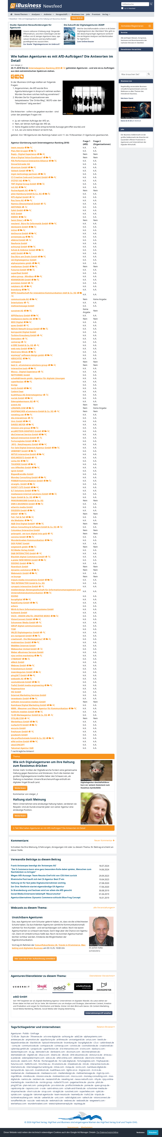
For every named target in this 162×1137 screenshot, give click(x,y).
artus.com (91, 1039)
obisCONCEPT (18, 744)
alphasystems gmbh (21, 263)
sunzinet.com (71, 1091)
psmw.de (89, 1085)
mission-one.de (43, 1076)
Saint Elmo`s (17, 220)
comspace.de (46, 1045)
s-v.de (43, 1088)
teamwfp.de (77, 1094)
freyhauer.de (102, 1060)
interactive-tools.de (99, 1064)
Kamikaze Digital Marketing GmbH (28, 705)
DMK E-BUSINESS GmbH (23, 503)
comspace (16, 361)
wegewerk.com (97, 1100)
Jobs (88, 14)
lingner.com (84, 1070)
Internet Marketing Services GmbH (28, 695)
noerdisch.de (31, 1082)
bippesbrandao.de (19, 1042)
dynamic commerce (21, 569)
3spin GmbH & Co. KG (21, 497)
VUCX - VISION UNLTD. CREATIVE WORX (30, 615)
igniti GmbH (17, 470)
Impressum (72, 1127)
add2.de (78, 1036)
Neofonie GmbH (19, 243)
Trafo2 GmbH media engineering (27, 685)
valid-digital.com (73, 1097)
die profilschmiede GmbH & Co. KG (28, 738)
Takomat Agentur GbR (22, 748)
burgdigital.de (85, 1042)
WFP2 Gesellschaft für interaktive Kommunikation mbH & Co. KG (43, 292)
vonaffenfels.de (18, 1100)
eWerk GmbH (17, 662)
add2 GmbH (17, 253)
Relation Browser (105, 1026)
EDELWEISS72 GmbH (21, 457)
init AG (14, 187)
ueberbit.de (47, 1097)
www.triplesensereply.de (61, 1103)
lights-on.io (72, 1070)
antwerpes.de (17, 1039)
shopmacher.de (18, 1091)
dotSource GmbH (19, 233)
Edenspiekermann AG (22, 401)
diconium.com (73, 1051)
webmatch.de (56, 1100)
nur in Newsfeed (129, 8)
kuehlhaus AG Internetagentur (27, 394)
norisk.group (46, 1082)
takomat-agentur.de (43, 1094)
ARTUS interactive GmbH (23, 454)
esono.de (15, 1060)
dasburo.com (98, 1048)
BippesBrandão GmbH (22, 474)
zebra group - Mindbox (22, 276)
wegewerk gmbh (19, 546)
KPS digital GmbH (20, 197)
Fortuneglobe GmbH (21, 441)
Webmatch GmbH (20, 573)
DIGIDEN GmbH (19, 510)
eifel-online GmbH (20, 741)
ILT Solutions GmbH (21, 490)
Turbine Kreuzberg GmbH (23, 335)
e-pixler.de (16, 1057)
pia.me (91, 1082)
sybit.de (100, 1091)
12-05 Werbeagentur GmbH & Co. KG (29, 715)
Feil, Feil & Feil (18, 517)
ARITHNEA (16, 207)
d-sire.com (85, 1048)
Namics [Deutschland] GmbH (25, 203)
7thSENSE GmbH (19, 464)
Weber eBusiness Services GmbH (27, 652)
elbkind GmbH (18, 240)
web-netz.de (42, 1100)
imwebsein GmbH (20, 698)
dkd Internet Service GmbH (24, 434)
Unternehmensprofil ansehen (98, 1013)
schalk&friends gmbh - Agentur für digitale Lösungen (38, 378)
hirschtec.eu (44, 1064)
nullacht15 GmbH (20, 725)
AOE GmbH (16, 213)
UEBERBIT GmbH (19, 451)
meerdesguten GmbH (22, 672)
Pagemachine (18, 688)
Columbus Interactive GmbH (25, 530)
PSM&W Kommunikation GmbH (27, 480)
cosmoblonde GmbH (21, 682)
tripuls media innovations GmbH (27, 579)
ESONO (14, 596)
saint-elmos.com (55, 1088)
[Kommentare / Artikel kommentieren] (22, 77)
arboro (14, 606)
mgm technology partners (24, 174)
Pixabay (70, 113)
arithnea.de (62, 1039)
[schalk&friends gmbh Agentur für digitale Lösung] (83, 986)
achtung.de (67, 1036)
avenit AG (16, 404)
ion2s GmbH (17, 388)
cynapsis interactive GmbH (24, 586)
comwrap (16, 342)
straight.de (58, 1091)
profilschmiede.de (74, 1085)
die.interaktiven (19, 418)
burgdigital (16, 599)
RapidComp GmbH (20, 602)
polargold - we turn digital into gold (29, 533)
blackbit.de (35, 1042)
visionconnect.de (102, 1097)
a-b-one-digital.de (52, 1036)
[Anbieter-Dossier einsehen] (28, 147)
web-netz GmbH (19, 348)
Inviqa (14, 384)
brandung (16, 289)
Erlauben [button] (153, 1132)
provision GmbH (19, 283)
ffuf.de (37, 1060)
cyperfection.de (50, 1048)
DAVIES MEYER (18, 424)
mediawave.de (32, 1073)
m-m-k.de (96, 1070)
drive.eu (108, 1054)
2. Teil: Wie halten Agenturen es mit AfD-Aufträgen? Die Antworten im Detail (49, 828)
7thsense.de (36, 1036)
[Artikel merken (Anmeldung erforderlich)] (17, 77)
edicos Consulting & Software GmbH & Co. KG (34, 527)
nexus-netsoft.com (84, 1079)
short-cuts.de (33, 1091)
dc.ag (31, 1051)
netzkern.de (38, 1079)
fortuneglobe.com (86, 1060)
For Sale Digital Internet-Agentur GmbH (31, 447)
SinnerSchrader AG (20, 164)
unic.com (59, 1097)
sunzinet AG (17, 310)
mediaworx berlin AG (21, 318)
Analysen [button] (36, 14)
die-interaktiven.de (91, 1051)
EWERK (14, 217)
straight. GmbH (19, 484)
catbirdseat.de (107, 1042)
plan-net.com (29, 1085)
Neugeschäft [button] (62, 14)
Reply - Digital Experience (23, 154)
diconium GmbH (19, 167)
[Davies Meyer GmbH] (104, 986)
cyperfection (17, 381)
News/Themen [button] (21, 14)
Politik (26, 1033)
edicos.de (50, 1057)
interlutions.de (18, 1067)
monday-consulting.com (95, 1076)
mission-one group (20, 427)
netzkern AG (17, 286)
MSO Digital (17, 322)
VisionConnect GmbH (21, 619)
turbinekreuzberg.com (22, 1097)
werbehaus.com (18, 1103)
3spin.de (25, 1036)
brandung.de (70, 1042)
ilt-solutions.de (59, 1064)
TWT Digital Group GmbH (23, 183)
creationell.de (106, 1045)
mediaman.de (17, 1073)
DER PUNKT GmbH (20, 543)
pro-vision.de (57, 1085)
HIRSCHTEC (16, 358)
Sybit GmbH (17, 210)
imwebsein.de (74, 1064)
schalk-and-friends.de (75, 1088)
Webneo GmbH (18, 665)
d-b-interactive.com (69, 1048)
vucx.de (31, 1100)
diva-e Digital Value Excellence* (27, 157)
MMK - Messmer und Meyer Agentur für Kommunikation (39, 708)
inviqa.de (70, 1067)
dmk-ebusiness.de (79, 1054)
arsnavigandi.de (77, 1039)
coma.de (16, 1045)
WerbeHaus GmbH (20, 721)
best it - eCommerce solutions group (29, 365)
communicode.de (30, 1045)
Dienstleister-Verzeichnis (101, 975)
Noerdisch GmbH (19, 566)
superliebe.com (87, 1091)
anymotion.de (32, 1039)
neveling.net (17, 414)
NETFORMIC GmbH (20, 375)
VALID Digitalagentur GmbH (25, 632)
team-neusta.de (62, 1094)
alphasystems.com (93, 1036)
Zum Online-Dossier (85, 41)
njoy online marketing (22, 655)
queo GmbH (17, 325)
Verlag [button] (105, 14)
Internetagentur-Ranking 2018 (44, 68)
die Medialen (17, 520)
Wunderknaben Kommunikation (27, 540)
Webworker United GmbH (24, 649)
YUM (13, 629)
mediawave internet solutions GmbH (29, 494)
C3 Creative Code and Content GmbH (29, 177)
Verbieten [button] (140, 1132)
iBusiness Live (78, 15)
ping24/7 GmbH (19, 675)
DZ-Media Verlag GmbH (22, 550)
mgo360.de (16, 1076)
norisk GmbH (17, 398)
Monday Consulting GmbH (24, 477)
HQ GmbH (16, 691)
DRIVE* (14, 513)
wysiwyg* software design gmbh (27, 355)
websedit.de (82, 1100)
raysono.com (32, 1088)
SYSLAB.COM (17, 718)
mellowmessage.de (85, 1073)
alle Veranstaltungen (103, 907)
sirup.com (46, 1091)
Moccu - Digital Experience (24, 371)
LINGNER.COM (18, 408)
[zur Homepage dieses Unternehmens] (61, 68)
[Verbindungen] (64, 68)
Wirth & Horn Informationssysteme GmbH (32, 609)
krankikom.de (42, 1070)
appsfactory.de (48, 1039)
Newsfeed (13, 19)
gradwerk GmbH (19, 734)
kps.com (30, 1070)
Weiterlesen (20, 788)
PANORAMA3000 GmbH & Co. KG (27, 500)
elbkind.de (79, 1057)
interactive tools (19, 368)
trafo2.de (88, 1094)
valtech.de (87, 1097)
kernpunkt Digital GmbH (23, 332)
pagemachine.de (78, 1082)
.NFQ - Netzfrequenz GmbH (24, 444)
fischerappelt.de (49, 1060)
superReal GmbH (19, 273)
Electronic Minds (19, 351)
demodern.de (42, 1051)
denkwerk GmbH (19, 226)
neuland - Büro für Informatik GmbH (29, 223)
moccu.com (76, 1076)
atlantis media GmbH (22, 507)
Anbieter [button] (48, 14)
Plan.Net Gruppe (19, 150)
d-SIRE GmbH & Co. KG (22, 345)
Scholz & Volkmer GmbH (23, 250)
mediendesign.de (66, 1073)
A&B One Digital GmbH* (23, 523)
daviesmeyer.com (19, 1051)
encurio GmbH (18, 728)
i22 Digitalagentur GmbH (23, 259)
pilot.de (99, 1082)
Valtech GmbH (18, 170)
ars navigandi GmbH (21, 635)
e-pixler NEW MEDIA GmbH (24, 560)
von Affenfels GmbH (21, 467)
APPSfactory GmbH (20, 315)
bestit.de (102, 1039)
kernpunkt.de (17, 1070)
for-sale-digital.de (67, 1060)
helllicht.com (31, 1064)
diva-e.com (44, 1054)
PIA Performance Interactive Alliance (29, 160)
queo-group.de (102, 1085)
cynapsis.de (36, 1048)
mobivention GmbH (21, 642)
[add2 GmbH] (62, 986)
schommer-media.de (97, 1088)
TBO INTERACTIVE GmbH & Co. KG (28, 583)
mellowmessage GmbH (22, 305)
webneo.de (69, 1100)
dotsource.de (95, 1054)
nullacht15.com (61, 1082)
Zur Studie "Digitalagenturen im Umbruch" (41, 44)
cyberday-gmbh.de (20, 1048)
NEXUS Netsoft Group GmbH (25, 328)
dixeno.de (55, 1054)
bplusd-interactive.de (52, 1042)
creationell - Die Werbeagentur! (27, 639)
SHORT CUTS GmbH (20, 487)
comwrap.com (61, 1045)
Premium (96, 14)
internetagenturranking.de (39, 1067)
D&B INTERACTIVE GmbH (23, 553)
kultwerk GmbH (19, 612)
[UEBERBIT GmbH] (21, 986)
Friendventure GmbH (21, 668)
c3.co (96, 1042)
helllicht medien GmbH (22, 711)
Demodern (16, 338)
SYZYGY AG (16, 180)
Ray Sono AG (17, 200)
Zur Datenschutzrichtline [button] (107, 1132)
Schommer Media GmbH (23, 622)
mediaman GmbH (20, 266)
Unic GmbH (16, 421)
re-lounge (16, 576)
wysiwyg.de (79, 1103)
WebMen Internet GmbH (23, 645)
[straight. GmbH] (42, 986)
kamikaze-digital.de (96, 1067)
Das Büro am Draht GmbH (24, 256)
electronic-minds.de (94, 1057)
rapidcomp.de (17, 1088)
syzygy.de (27, 1094)
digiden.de (32, 1054)
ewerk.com (26, 1060)
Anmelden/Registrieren (132, 26)
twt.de (37, 1097)
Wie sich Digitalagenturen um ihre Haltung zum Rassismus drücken (42, 19)
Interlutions (17, 302)
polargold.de (43, 1085)
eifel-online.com (64, 1057)
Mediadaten (87, 1127)
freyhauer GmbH (19, 731)
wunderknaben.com (37, 1103)
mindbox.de (29, 1076)
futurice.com (17, 1064)
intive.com (59, 1067)
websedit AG (17, 678)
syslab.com (16, 1094)
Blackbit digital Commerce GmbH (28, 556)
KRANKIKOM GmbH (21, 279)
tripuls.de (99, 1094)
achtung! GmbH (19, 246)
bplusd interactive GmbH (23, 437)
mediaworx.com (49, 1073)
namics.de (26, 1079)
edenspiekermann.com (33, 1057)
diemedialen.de (18, 1054)
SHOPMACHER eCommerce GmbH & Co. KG (32, 411)
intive (14, 230)
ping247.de (16, 1085)
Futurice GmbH (18, 269)
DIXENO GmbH (18, 563)
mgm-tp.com (103, 1073)
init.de (86, 1064)
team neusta (17, 147)
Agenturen (16, 1033)
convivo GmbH (18, 536)
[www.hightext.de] (81, 1115)
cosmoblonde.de (90, 1045)
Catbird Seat (17, 391)
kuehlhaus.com (57, 1070)
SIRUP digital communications (26, 625)
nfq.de (98, 1079)
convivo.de (75, 1045)
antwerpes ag (18, 236)
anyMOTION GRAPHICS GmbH (26, 431)
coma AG (15, 460)
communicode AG (20, 299)
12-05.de (15, 1036)
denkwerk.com (57, 1051)
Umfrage (34, 1033)
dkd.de (65, 1054)
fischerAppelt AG (19, 190)
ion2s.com (81, 1067)
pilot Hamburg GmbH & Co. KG (26, 193)
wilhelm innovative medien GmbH (28, 701)
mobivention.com (61, 1076)
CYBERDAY (16, 658)
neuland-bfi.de (53, 1079)
